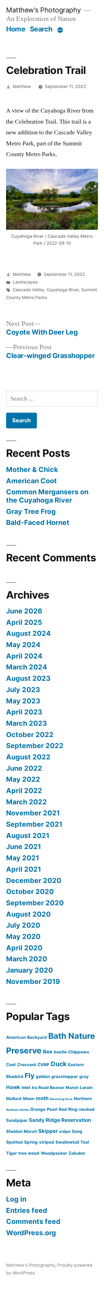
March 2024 (26, 667)
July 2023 (23, 689)
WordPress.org (31, 1233)
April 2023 (24, 712)
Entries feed (26, 1210)
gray (84, 1076)
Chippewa (78, 1052)
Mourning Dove (61, 1099)
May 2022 (23, 779)
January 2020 (29, 970)
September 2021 (34, 824)
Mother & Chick (32, 469)
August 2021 (27, 835)
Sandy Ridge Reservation (60, 1120)
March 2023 (26, 723)
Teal (84, 1142)
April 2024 (24, 656)
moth (42, 1098)
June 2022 (24, 768)
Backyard (37, 1037)
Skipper (48, 1131)
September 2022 (35, 745)
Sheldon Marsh (21, 1131)
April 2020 (24, 948)
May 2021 (22, 858)
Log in (16, 1199)
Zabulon (77, 1153)
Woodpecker (54, 1153)
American (16, 1037)
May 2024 (23, 645)
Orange (37, 1109)
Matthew (22, 86)
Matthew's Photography (43, 10)
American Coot (31, 481)
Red (63, 1109)
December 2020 (33, 880)
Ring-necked (81, 1109)
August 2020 (28, 914)
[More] (60, 30)
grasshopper (64, 1076)
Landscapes (25, 282)
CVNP (43, 1064)
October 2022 (30, 734)
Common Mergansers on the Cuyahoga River (47, 496)
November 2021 (33, 813)
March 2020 (26, 959)
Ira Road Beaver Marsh (55, 1087)
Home (15, 29)
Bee (47, 1051)
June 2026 (24, 611)
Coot (11, 1064)
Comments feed (33, 1221)
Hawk (13, 1087)
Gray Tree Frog (31, 511)
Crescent (26, 1064)
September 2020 (35, 903)
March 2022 (26, 802)
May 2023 (23, 701)
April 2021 (23, 869)
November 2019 (33, 981)
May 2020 (23, 936)
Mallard (14, 1098)
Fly (29, 1075)
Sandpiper (16, 1120)
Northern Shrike (17, 1110)
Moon (28, 1098)
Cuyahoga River (63, 289)
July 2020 (23, 925)
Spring (31, 1142)
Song (77, 1131)
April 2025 (24, 622)
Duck (59, 1064)
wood (33, 1153)
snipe (64, 1131)
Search (41, 29)
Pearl (52, 1109)
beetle (60, 1052)
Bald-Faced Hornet (37, 522)
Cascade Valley (28, 289)
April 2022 (24, 790)
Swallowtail (67, 1142)
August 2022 (28, 757)
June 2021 (23, 846)
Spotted (14, 1142)
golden (43, 1076)
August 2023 (28, 678)
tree (22, 1153)
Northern (83, 1098)
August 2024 (28, 633)
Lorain (86, 1087)
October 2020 (30, 891)
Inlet (26, 1087)
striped (46, 1142)
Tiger (11, 1153)
